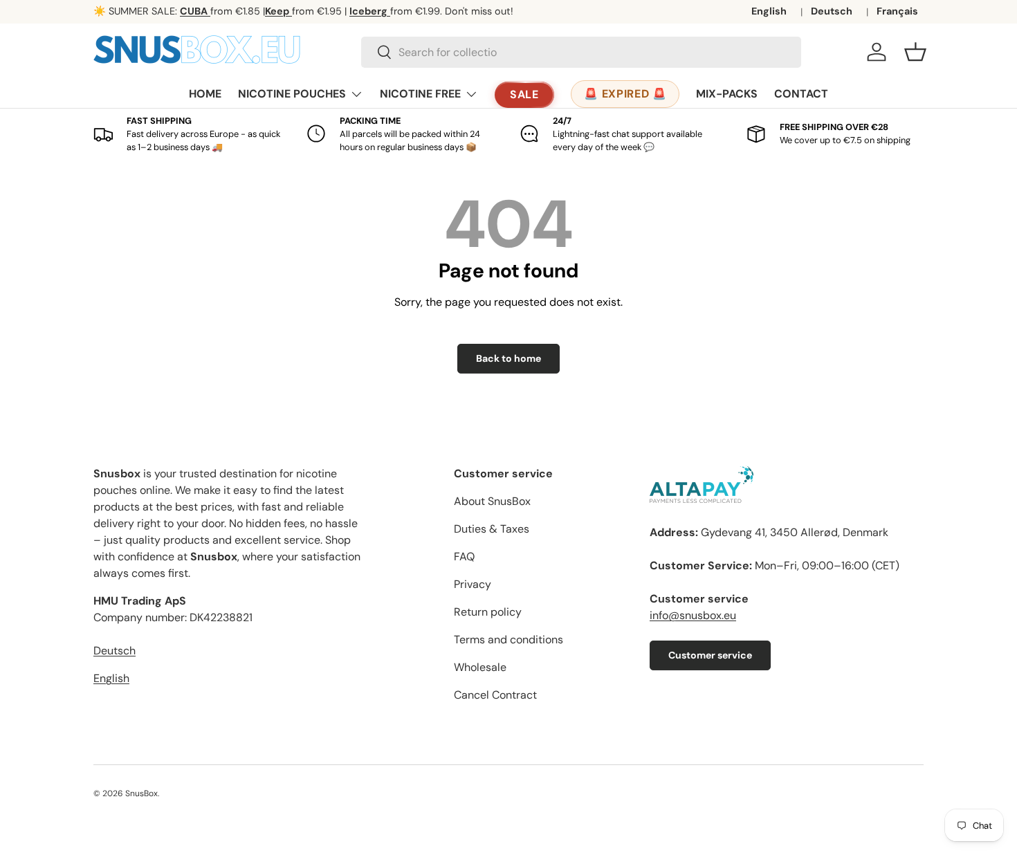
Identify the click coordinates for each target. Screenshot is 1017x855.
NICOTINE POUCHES (292, 93)
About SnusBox (492, 501)
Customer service (710, 655)
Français (897, 11)
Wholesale (480, 667)
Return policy (488, 612)
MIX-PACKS (727, 93)
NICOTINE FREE (420, 93)
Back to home (508, 358)
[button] (915, 52)
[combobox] (581, 52)
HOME (205, 93)
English (769, 11)
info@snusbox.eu (693, 615)
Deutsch (831, 11)
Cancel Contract (495, 695)
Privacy (472, 584)
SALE (525, 94)
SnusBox (141, 793)
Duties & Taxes (491, 529)
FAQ (464, 556)
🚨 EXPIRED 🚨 (625, 93)
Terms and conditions (508, 639)
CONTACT (801, 93)
